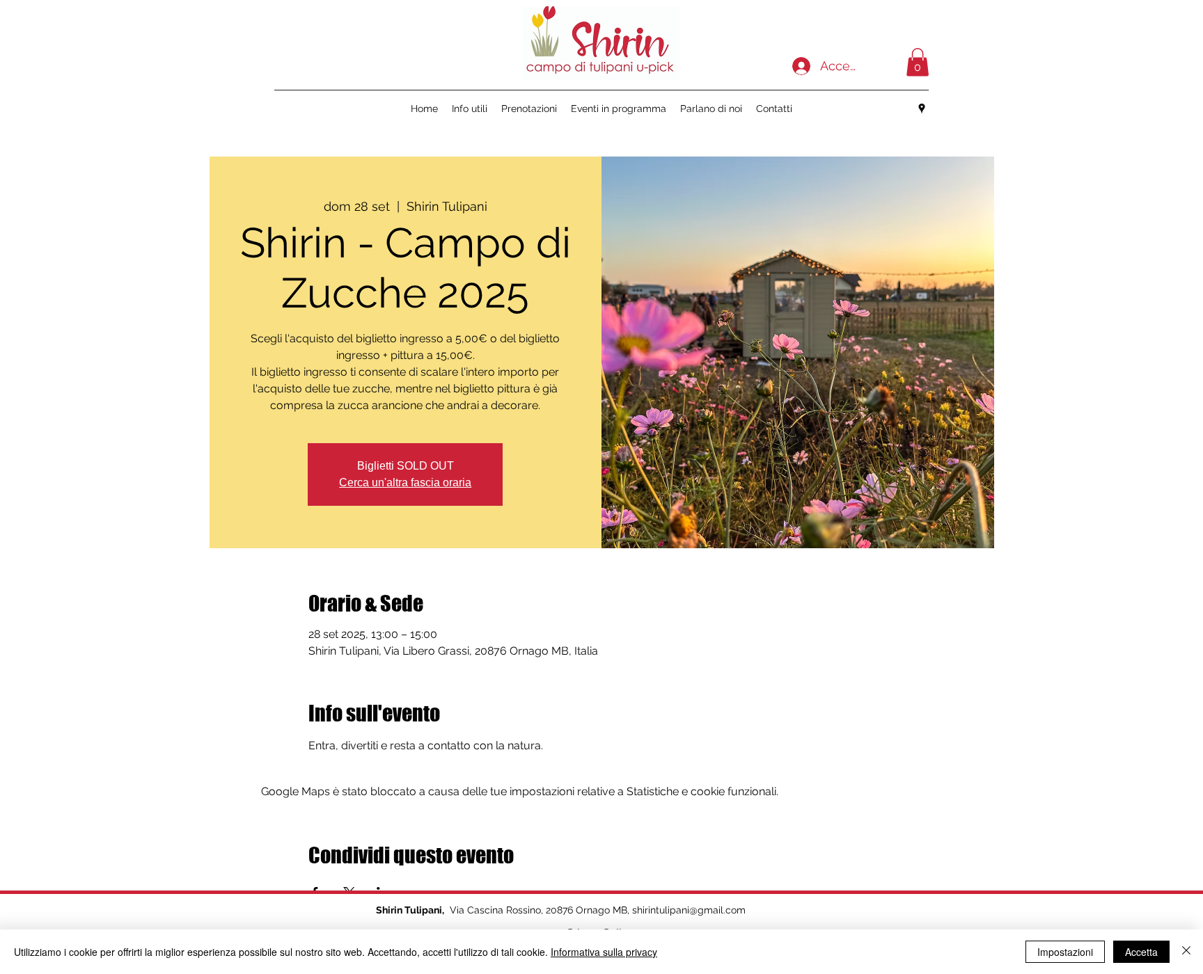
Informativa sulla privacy (604, 952)
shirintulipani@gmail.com (689, 910)
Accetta (1141, 952)
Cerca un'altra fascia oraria (405, 482)
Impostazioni (1065, 952)
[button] (917, 62)
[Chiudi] (1186, 952)
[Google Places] (922, 108)
